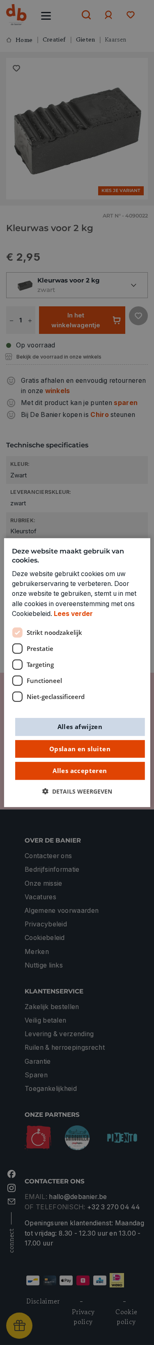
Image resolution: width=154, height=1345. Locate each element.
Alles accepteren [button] (80, 770)
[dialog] (77, 672)
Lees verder (73, 614)
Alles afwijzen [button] (80, 726)
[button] (77, 791)
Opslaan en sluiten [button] (79, 748)
